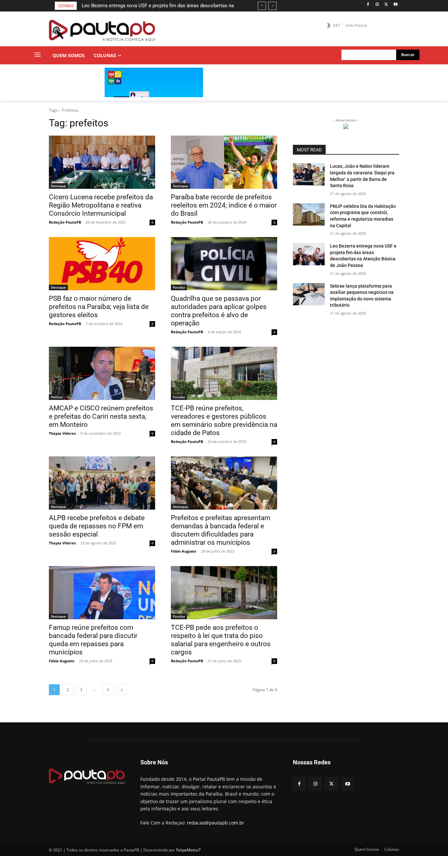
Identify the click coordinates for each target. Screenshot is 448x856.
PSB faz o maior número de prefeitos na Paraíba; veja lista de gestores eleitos (99, 307)
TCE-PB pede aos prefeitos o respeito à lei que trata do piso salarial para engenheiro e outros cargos (221, 640)
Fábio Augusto (183, 551)
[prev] (262, 6)
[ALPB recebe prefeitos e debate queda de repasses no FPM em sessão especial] (102, 483)
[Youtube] (395, 5)
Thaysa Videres (62, 433)
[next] (272, 6)
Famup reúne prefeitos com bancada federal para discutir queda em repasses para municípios (93, 640)
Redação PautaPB (65, 222)
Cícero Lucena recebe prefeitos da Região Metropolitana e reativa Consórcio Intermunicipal (101, 205)
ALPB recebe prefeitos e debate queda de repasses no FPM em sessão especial (97, 526)
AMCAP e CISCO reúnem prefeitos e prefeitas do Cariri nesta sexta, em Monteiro (101, 416)
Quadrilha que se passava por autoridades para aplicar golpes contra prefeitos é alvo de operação (219, 311)
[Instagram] (377, 5)
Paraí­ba (179, 287)
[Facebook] (368, 5)
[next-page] (121, 689)
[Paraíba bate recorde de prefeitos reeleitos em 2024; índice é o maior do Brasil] (224, 162)
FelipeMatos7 (188, 850)
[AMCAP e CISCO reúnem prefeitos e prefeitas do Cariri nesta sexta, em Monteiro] (102, 373)
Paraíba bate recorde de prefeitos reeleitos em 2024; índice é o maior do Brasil (224, 205)
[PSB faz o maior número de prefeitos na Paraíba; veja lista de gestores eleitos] (102, 263)
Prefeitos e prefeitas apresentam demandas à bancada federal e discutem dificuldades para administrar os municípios (220, 530)
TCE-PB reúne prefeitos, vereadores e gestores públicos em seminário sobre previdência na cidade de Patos (224, 420)
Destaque (58, 186)
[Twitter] (386, 5)
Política (57, 397)
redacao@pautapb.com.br (215, 823)
